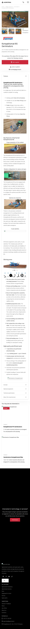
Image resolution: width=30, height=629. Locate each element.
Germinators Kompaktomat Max (13, 457)
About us (4, 610)
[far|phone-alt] (24, 2)
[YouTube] (9, 576)
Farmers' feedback (6, 603)
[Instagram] (6, 576)
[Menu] (28, 2)
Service (3, 595)
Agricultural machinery (7, 587)
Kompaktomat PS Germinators (12, 427)
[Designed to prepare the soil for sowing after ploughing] (25, 31)
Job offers (4, 608)
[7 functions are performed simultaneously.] (18, 31)
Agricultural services (7, 589)
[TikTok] (11, 576)
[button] (13, 270)
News (3, 606)
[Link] (6, 2)
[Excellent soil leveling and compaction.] (11, 31)
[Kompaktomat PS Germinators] (15, 414)
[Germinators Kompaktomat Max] (15, 444)
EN (4, 580)
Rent (3, 591)
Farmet (5, 424)
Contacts (4, 612)
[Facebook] (3, 576)
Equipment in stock (6, 593)
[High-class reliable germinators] (4, 31)
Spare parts (4, 598)
